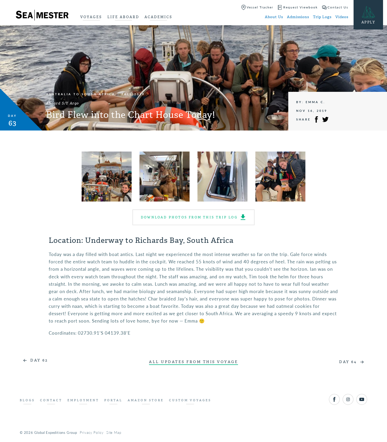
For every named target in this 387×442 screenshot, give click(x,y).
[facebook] (334, 399)
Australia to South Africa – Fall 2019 (95, 94)
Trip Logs (322, 16)
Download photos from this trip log (189, 217)
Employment (83, 400)
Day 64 (348, 361)
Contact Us (338, 7)
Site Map (113, 432)
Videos (341, 16)
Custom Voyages (190, 400)
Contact (51, 400)
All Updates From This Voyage (193, 361)
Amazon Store (146, 400)
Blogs (27, 400)
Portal (113, 400)
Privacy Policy (92, 432)
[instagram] (348, 399)
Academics (158, 17)
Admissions (298, 16)
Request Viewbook (300, 7)
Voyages (91, 17)
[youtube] (361, 399)
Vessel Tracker (260, 7)
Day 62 (39, 360)
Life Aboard (123, 17)
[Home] (42, 16)
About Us (274, 16)
